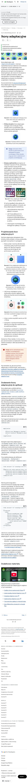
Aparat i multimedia (6, 676)
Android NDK (4, 733)
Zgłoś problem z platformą (7, 739)
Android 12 (3, 715)
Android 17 (3, 703)
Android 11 (3, 717)
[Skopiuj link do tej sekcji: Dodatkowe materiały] (21, 564)
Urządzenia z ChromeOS (7, 692)
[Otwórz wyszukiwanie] (15, 2)
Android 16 (3, 705)
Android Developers (5, 28)
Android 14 (3, 710)
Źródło (2, 656)
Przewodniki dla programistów (8, 726)
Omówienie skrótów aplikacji (8, 557)
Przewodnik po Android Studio (8, 723)
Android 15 (3, 707)
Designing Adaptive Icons (11, 596)
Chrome (3, 758)
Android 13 (3, 712)
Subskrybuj (23, 776)
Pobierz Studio (4, 730)
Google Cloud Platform (6, 763)
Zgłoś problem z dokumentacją (8, 741)
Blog (2, 660)
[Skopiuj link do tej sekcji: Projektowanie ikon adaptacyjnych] (15, 234)
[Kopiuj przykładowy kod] (26, 427)
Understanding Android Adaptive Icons (14, 593)
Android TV (3, 696)
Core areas (13, 6)
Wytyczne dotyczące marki (8, 773)
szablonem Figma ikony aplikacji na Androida (12, 369)
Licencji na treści (19, 629)
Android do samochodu (6, 694)
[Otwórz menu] (2, 2)
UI (19, 6)
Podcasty (3, 663)
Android (3, 648)
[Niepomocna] (20, 33)
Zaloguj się (23, 1)
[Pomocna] (18, 33)
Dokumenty (5, 29)
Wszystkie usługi (5, 765)
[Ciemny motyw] (24, 427)
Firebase (3, 760)
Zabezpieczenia (5, 653)
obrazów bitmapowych (19, 83)
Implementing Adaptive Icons (9, 554)
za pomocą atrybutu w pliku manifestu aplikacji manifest (12, 391)
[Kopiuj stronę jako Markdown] (7, 40)
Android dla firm (5, 651)
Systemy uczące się (5, 671)
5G (2, 681)
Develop (4, 6)
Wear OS (3, 689)
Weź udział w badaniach (7, 746)
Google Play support (6, 744)
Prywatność (4, 678)
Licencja (10, 770)
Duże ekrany (4, 687)
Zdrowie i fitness (5, 674)
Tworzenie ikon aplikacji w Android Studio (15, 601)
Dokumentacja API (5, 728)
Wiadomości (4, 658)
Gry (2, 669)
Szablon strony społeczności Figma (13, 590)
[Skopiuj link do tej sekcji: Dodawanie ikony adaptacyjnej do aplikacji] (23, 385)
